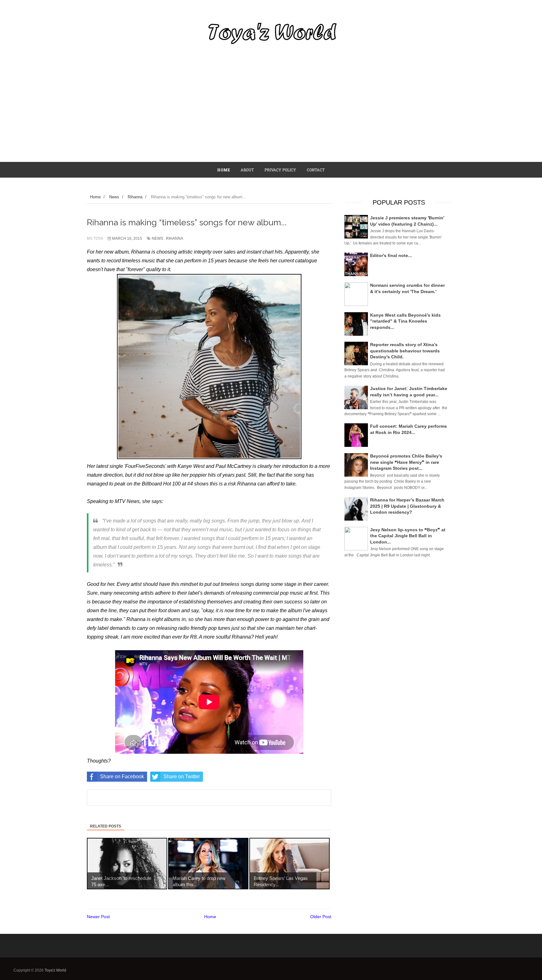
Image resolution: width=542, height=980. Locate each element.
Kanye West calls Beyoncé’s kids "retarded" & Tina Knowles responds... (405, 321)
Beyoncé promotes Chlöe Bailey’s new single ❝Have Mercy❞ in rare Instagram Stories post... (406, 462)
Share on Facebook (122, 776)
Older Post (320, 916)
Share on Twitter (181, 776)
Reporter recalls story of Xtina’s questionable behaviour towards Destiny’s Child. (405, 350)
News (157, 238)
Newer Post (98, 916)
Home (210, 916)
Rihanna (174, 238)
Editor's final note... (391, 255)
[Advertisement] (271, 114)
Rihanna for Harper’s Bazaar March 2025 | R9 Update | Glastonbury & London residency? (407, 506)
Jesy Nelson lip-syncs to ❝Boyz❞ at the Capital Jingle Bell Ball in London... (407, 535)
